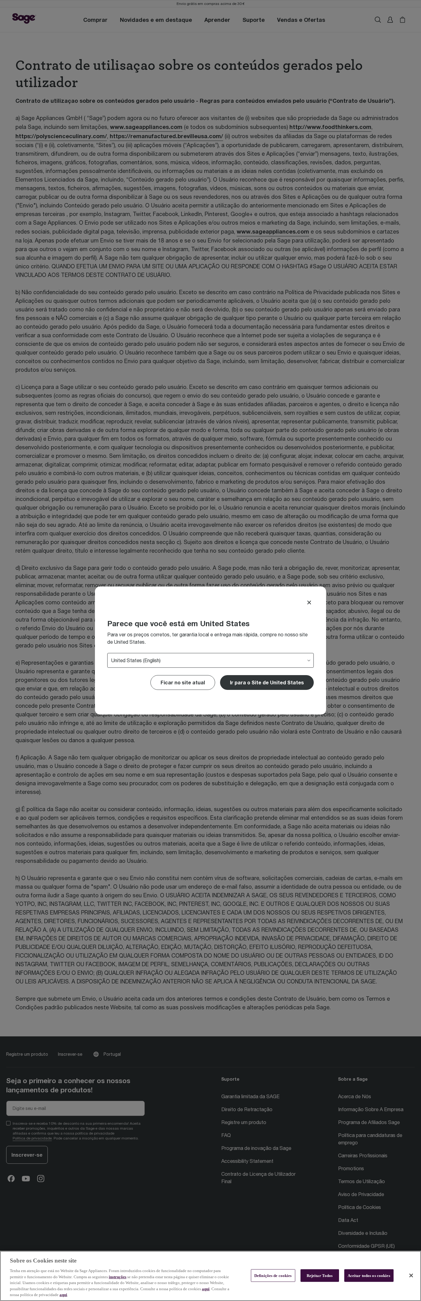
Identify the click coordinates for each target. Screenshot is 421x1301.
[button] (267, 682)
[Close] (309, 602)
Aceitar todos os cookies (369, 1275)
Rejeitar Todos (320, 1275)
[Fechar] (411, 1275)
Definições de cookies (273, 1275)
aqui (206, 1289)
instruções (117, 1277)
